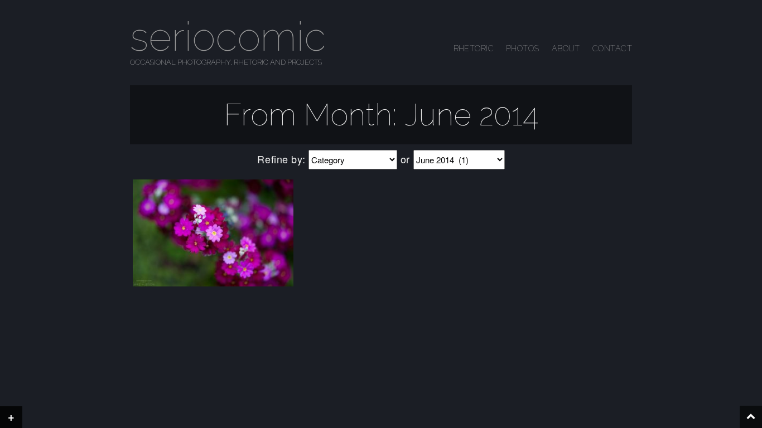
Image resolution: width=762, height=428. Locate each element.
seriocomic (228, 36)
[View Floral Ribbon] (213, 232)
